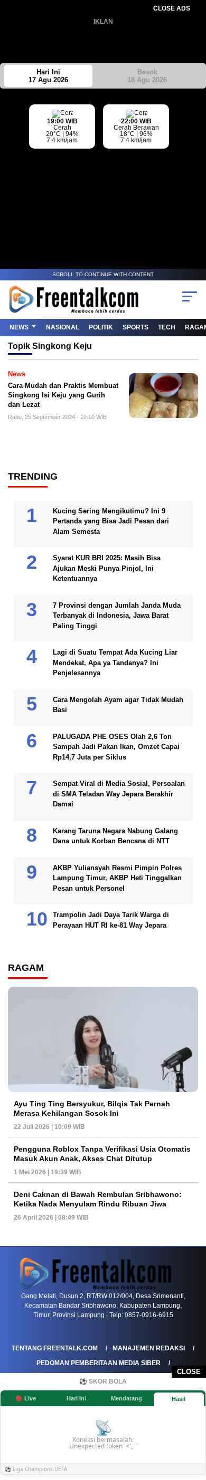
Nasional (62, 327)
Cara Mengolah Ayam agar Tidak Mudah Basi (118, 705)
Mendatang (126, 1398)
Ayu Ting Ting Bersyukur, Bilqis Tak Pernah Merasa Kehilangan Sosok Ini (92, 1108)
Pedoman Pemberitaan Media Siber (98, 1363)
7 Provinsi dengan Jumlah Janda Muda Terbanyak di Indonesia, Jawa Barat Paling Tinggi (117, 615)
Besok (147, 76)
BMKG (198, 169)
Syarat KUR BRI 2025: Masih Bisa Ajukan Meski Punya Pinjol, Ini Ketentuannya (107, 568)
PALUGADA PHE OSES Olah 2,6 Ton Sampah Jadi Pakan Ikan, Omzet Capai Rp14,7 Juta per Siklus (116, 747)
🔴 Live (25, 1398)
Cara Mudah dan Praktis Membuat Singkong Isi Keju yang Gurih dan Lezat (63, 395)
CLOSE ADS (171, 8)
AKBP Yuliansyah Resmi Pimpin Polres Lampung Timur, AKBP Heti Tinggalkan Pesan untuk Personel (117, 878)
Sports (135, 327)
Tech (166, 327)
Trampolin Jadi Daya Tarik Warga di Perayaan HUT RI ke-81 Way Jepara (111, 920)
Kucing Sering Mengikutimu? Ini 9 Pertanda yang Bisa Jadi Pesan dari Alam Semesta (111, 521)
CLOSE (189, 1372)
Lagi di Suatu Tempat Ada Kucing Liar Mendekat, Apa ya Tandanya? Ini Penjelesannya (115, 662)
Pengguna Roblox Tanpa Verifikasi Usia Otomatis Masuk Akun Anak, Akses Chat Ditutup (102, 1154)
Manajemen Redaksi (149, 1348)
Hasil (178, 1399)
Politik (101, 327)
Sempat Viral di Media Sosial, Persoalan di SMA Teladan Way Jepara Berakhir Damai (119, 794)
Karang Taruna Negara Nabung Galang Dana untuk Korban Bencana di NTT (115, 836)
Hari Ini (48, 76)
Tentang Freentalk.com (55, 1348)
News (19, 327)
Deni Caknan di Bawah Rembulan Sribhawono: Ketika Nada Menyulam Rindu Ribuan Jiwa (98, 1199)
